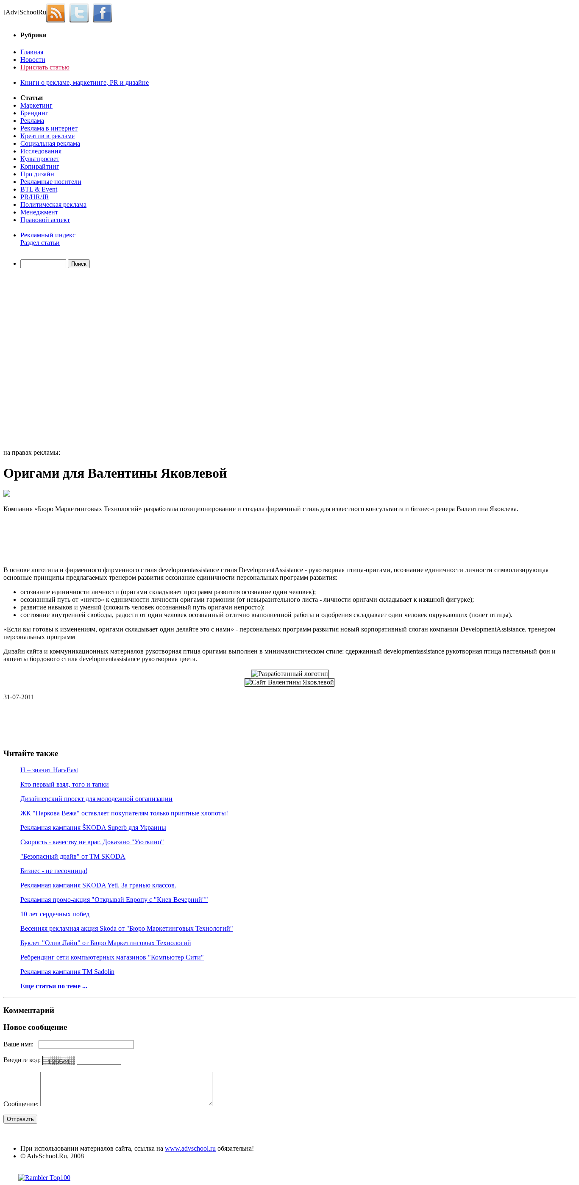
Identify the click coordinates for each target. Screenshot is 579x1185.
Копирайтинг (39, 166)
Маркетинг (36, 105)
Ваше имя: (21, 1044)
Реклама (32, 120)
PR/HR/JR (34, 196)
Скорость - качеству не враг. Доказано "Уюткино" (92, 842)
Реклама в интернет (49, 128)
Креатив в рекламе (47, 135)
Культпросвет (39, 158)
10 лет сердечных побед (54, 914)
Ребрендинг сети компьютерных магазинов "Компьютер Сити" (112, 957)
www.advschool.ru (190, 1148)
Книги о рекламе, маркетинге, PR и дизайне (84, 82)
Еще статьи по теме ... (53, 986)
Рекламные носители (50, 181)
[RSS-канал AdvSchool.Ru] (58, 12)
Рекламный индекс (47, 235)
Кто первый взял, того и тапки (64, 784)
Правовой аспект (45, 219)
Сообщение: (21, 1103)
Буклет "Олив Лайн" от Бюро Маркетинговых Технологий (105, 942)
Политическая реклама (53, 204)
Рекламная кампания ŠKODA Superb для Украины (93, 827)
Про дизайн (37, 174)
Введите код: (22, 1059)
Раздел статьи (40, 242)
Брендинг (34, 113)
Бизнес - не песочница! (53, 870)
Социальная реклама (50, 143)
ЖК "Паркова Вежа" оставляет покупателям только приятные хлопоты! (124, 813)
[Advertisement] (52, 360)
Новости (32, 59)
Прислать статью (45, 67)
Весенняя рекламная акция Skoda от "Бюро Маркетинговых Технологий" (126, 928)
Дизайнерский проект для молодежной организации (96, 798)
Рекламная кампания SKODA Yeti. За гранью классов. (98, 885)
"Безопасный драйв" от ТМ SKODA (72, 856)
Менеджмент (39, 212)
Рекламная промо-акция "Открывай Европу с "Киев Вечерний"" (114, 899)
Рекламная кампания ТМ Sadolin (67, 971)
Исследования (40, 151)
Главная (31, 52)
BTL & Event (38, 189)
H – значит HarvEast (49, 769)
